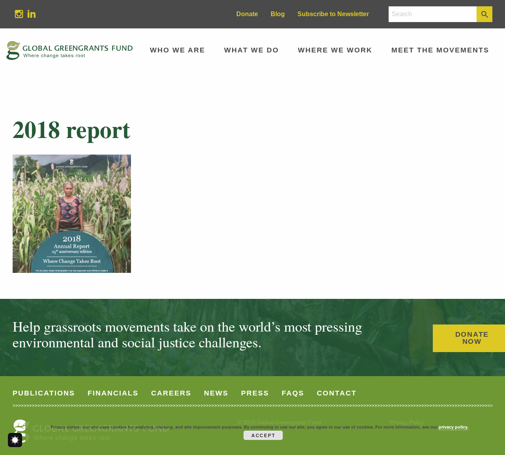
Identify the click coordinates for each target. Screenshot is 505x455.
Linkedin (28, 13)
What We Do (251, 50)
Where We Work (335, 50)
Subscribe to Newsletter (333, 14)
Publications (44, 393)
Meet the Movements (440, 50)
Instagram (16, 13)
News (216, 393)
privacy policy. (453, 427)
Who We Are (177, 50)
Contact (337, 393)
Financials (113, 393)
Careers (171, 393)
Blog (278, 14)
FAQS (293, 393)
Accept (263, 435)
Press (255, 393)
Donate (247, 14)
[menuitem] (19, 14)
